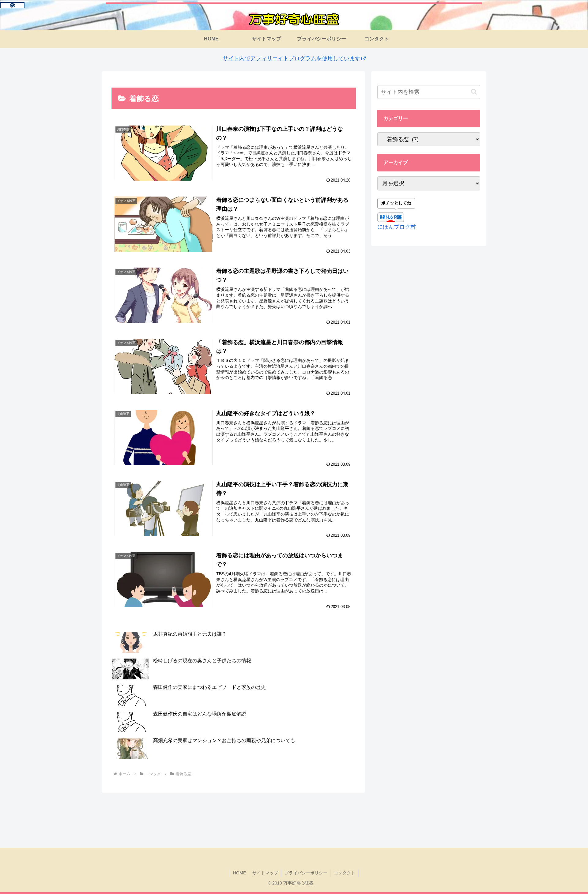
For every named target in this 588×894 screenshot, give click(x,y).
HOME (239, 872)
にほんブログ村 (396, 227)
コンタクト (344, 872)
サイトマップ (265, 872)
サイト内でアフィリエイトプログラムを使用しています (291, 58)
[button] (474, 91)
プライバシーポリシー (306, 872)
